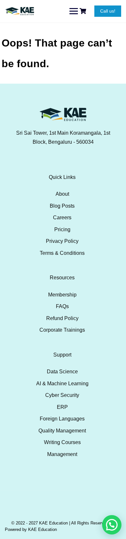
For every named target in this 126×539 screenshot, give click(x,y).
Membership (62, 294)
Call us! (107, 11)
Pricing (62, 229)
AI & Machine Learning (62, 383)
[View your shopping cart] (83, 11)
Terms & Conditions (62, 253)
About (62, 194)
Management (62, 454)
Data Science (62, 371)
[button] (111, 524)
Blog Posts (62, 206)
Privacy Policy (62, 241)
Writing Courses (62, 442)
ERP (62, 407)
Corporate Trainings (62, 330)
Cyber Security (62, 395)
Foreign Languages (62, 418)
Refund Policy (62, 318)
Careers (62, 217)
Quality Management (62, 430)
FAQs (62, 306)
